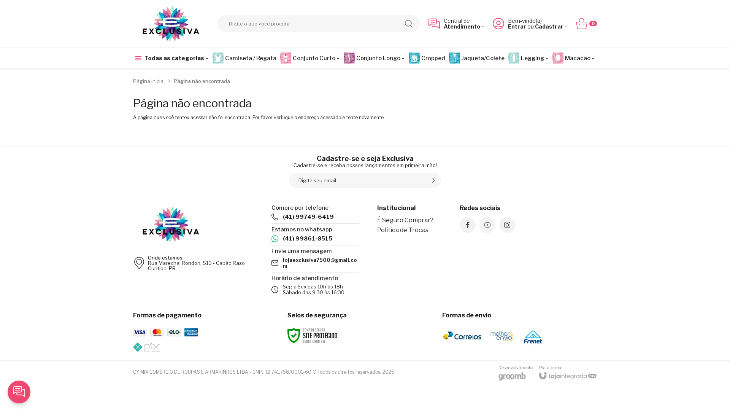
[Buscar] (408, 23)
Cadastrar (549, 26)
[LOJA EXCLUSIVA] (171, 24)
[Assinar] (433, 180)
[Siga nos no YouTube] (487, 225)
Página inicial (149, 81)
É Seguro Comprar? (405, 220)
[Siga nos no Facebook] (468, 225)
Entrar (517, 26)
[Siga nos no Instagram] (507, 225)
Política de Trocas (402, 230)
